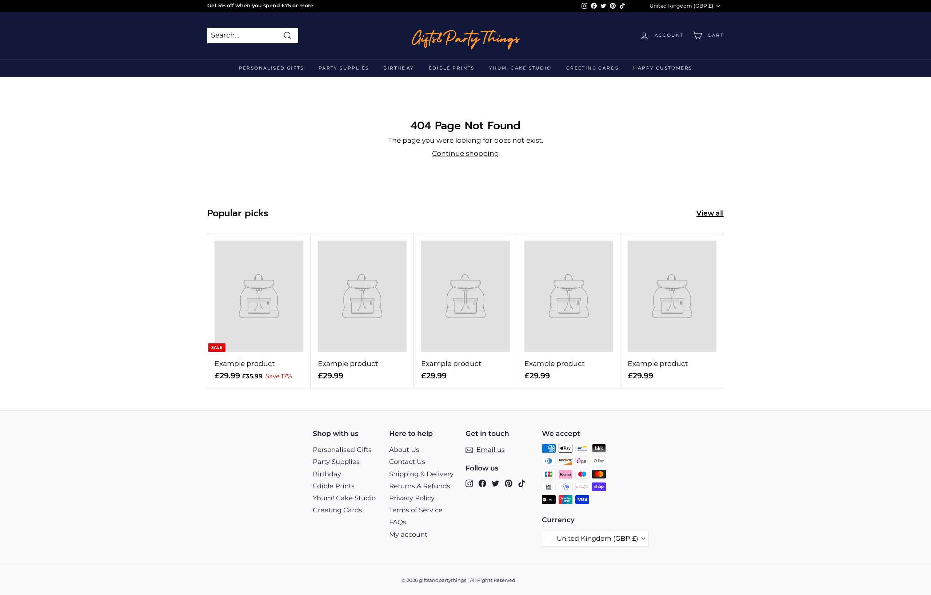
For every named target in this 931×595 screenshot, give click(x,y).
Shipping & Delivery (421, 474)
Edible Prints (452, 68)
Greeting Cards (592, 68)
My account (408, 535)
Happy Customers (662, 68)
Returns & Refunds (419, 486)
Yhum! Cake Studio (520, 68)
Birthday (398, 68)
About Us (404, 450)
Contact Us (407, 462)
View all (710, 213)
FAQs (397, 522)
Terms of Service (416, 510)
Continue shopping (465, 153)
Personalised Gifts (271, 68)
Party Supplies (344, 68)
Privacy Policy (412, 498)
